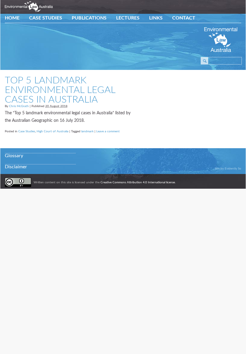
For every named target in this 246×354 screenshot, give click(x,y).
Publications (89, 18)
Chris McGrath (19, 106)
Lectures (128, 18)
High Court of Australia (52, 131)
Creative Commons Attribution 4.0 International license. (138, 182)
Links (156, 18)
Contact (183, 18)
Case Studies (45, 18)
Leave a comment (108, 131)
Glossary (14, 155)
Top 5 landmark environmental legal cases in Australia (60, 90)
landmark (87, 131)
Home (12, 18)
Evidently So (233, 168)
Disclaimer (16, 166)
